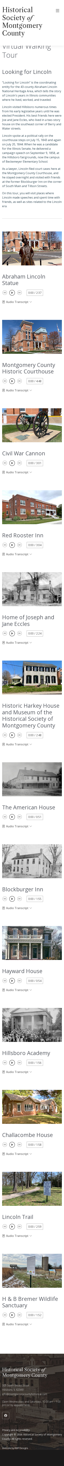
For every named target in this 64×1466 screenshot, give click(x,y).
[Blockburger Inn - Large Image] (32, 861)
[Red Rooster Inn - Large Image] (32, 507)
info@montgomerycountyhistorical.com (24, 1394)
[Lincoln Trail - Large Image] (32, 1189)
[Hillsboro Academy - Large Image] (32, 1025)
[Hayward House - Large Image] (32, 943)
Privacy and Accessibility (16, 1430)
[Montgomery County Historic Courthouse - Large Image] (32, 337)
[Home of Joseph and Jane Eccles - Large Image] (32, 589)
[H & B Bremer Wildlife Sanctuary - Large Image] (32, 1271)
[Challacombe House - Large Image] (32, 1107)
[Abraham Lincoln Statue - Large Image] (32, 248)
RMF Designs (21, 1448)
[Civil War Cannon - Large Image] (32, 425)
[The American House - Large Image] (32, 779)
